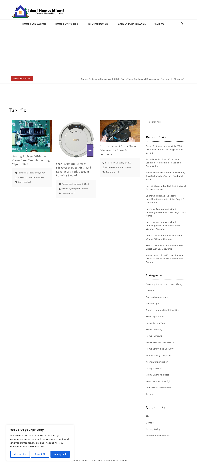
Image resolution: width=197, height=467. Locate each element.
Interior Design (98, 23)
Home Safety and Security (160, 348)
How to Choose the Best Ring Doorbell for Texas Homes (166, 188)
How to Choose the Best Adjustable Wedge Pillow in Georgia (164, 237)
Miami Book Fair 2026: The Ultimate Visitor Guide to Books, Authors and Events (164, 259)
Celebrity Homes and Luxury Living (164, 284)
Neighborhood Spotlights (159, 381)
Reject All (40, 454)
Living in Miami (154, 368)
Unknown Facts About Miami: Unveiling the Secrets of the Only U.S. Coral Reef (165, 199)
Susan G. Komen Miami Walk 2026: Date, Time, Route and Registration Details (120, 79)
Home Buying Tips (66, 23)
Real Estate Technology (158, 387)
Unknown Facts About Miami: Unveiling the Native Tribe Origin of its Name (166, 212)
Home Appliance (155, 316)
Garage (150, 290)
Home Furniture (154, 335)
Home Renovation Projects (160, 342)
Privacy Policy (153, 429)
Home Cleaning (154, 329)
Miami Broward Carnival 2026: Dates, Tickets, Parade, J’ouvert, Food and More (165, 176)
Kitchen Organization (157, 361)
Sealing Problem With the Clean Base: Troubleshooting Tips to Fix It (31, 160)
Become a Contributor (158, 435)
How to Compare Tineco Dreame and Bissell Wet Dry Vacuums (166, 247)
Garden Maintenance (132, 23)
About (149, 416)
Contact (150, 422)
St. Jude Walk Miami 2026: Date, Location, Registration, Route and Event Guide (163, 163)
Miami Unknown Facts (157, 374)
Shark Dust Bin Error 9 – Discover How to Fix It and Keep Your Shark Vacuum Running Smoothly (73, 170)
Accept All (60, 454)
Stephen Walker (36, 177)
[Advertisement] (98, 51)
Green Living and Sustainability (162, 310)
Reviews (159, 23)
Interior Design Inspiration (159, 355)
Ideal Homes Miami (86, 460)
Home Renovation (34, 23)
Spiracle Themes (118, 460)
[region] (40, 443)
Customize (20, 454)
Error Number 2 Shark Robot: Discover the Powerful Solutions (119, 150)
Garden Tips (152, 303)
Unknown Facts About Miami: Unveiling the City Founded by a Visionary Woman (163, 226)
